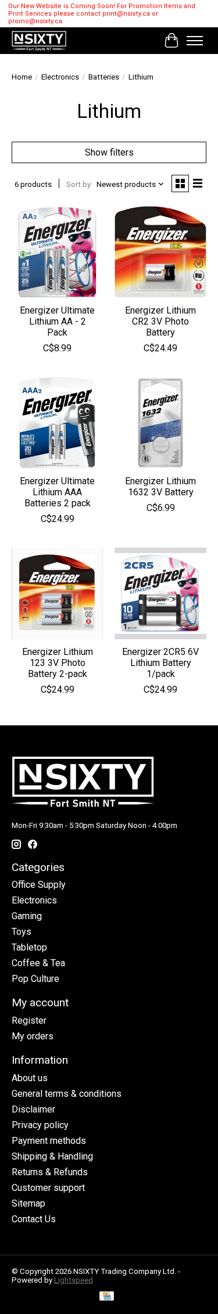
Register (29, 1020)
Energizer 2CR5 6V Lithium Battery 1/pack (160, 662)
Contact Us (34, 1219)
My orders (32, 1036)
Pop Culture (35, 978)
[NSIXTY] (39, 41)
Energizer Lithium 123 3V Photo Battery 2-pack (57, 662)
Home (22, 77)
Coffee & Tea (38, 963)
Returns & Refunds (50, 1172)
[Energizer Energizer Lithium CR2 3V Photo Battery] (160, 251)
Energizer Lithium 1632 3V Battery (160, 487)
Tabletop (29, 947)
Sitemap (28, 1203)
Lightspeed (73, 1280)
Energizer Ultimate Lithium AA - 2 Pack (57, 321)
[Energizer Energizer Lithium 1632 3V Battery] (160, 422)
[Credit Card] (106, 1296)
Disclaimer (33, 1109)
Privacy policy (40, 1125)
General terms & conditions (66, 1093)
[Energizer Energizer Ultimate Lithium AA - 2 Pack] (57, 251)
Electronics (60, 77)
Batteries (103, 77)
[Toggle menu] (194, 40)
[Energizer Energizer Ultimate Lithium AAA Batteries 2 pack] (57, 422)
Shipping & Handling (52, 1156)
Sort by (78, 184)
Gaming (27, 915)
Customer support (48, 1187)
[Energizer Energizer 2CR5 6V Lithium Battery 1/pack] (160, 593)
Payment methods (49, 1140)
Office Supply (39, 884)
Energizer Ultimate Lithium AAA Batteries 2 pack (57, 492)
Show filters (109, 152)
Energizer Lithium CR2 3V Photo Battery (160, 321)
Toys (21, 931)
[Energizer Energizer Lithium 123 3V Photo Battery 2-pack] (57, 593)
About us (30, 1077)
